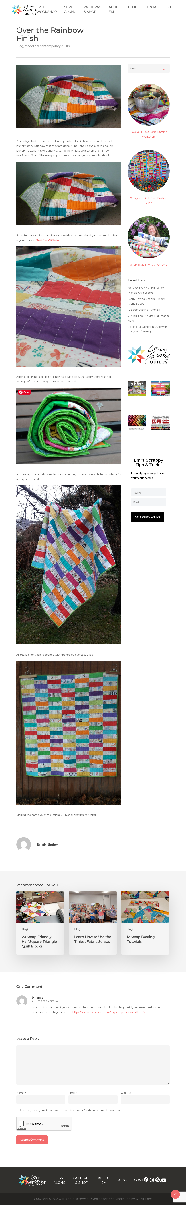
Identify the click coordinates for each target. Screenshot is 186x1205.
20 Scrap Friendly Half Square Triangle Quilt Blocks (146, 290)
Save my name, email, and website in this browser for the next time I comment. (70, 1110)
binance (37, 997)
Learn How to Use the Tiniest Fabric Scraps (146, 301)
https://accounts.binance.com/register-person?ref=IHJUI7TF (110, 1012)
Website (126, 1092)
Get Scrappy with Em (147, 516)
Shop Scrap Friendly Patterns (148, 264)
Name (21, 1092)
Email (72, 1092)
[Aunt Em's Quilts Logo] (24, 14)
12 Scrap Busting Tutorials (144, 309)
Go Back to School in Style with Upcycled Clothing (147, 329)
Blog (133, 7)
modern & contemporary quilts (47, 46)
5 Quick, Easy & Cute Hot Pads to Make (149, 318)
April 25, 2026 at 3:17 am (45, 1001)
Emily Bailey (47, 844)
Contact (153, 7)
